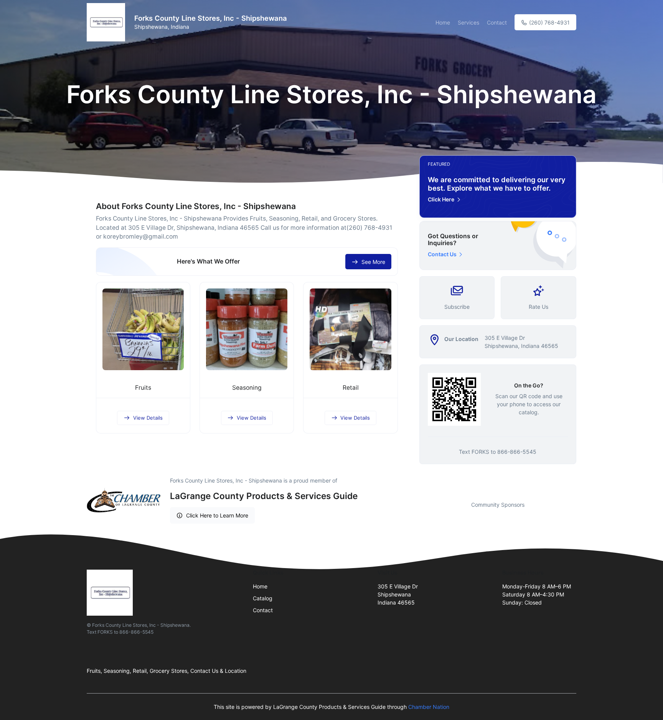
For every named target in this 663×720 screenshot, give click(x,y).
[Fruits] (143, 329)
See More (373, 262)
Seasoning (247, 387)
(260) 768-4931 (549, 22)
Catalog (262, 598)
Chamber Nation (428, 707)
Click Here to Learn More (217, 515)
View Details (148, 418)
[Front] (107, 22)
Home (442, 22)
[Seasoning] (246, 329)
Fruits (143, 387)
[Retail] (350, 329)
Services (468, 22)
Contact (497, 22)
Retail (351, 387)
